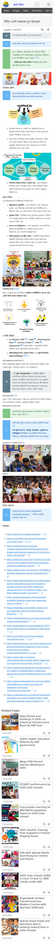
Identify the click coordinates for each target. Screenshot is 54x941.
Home (6, 10)
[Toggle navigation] (48, 4)
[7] (33, 342)
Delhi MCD (37, 10)
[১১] (27, 355)
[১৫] (23, 442)
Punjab (16, 10)
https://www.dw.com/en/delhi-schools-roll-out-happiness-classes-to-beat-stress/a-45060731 (27, 610)
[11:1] (15, 395)
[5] (35, 339)
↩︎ (45, 534)
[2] (38, 57)
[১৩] (27, 414)
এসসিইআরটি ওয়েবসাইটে (20, 514)
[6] (15, 342)
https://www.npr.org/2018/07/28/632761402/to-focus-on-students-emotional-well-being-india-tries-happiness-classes (29, 562)
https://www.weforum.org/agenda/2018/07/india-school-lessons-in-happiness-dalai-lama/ (28, 627)
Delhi (25, 10)
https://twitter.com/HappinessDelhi (23, 534)
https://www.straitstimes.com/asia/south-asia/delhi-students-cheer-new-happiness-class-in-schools (27, 600)
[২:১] (17, 288)
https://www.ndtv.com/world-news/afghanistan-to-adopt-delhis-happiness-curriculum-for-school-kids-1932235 (28, 660)
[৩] (15, 288)
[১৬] (7, 473)
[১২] (23, 360)
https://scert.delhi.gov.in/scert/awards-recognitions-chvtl (25, 638)
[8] (41, 342)
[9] (21, 345)
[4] (26, 339)
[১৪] (13, 425)
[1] (35, 57)
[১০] (24, 355)
